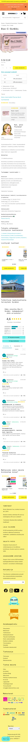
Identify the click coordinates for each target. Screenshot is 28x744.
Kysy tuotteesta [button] (15, 341)
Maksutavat (6, 630)
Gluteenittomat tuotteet (14, 233)
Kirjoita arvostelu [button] (14, 337)
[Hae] (25, 17)
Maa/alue (10, 726)
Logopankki (6, 681)
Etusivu (3, 23)
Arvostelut (6, 671)
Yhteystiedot (6, 628)
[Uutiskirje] (23, 582)
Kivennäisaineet (5, 235)
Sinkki (12, 235)
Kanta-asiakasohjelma (9, 639)
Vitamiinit (20, 23)
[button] (24, 13)
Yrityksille (5, 645)
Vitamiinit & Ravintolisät (11, 23)
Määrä (2, 65)
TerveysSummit (7, 686)
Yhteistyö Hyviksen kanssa (10, 677)
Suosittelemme (18, 235)
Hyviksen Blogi (7, 673)
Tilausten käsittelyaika (9, 637)
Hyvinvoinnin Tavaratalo (13, 736)
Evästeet (5, 658)
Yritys (4, 669)
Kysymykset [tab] (17, 346)
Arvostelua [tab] (6, 346)
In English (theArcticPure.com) (11, 688)
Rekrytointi (6, 675)
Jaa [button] (5, 372)
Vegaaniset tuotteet (15, 237)
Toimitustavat (6, 632)
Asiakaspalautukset (8, 634)
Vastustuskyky (5, 237)
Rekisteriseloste (7, 660)
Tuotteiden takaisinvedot (9, 647)
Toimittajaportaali (8, 684)
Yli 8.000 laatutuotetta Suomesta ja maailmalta (13, 1)
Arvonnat (5, 679)
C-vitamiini (3, 25)
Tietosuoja (6, 656)
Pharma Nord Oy (5, 218)
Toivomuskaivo (7, 643)
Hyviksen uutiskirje (8, 641)
